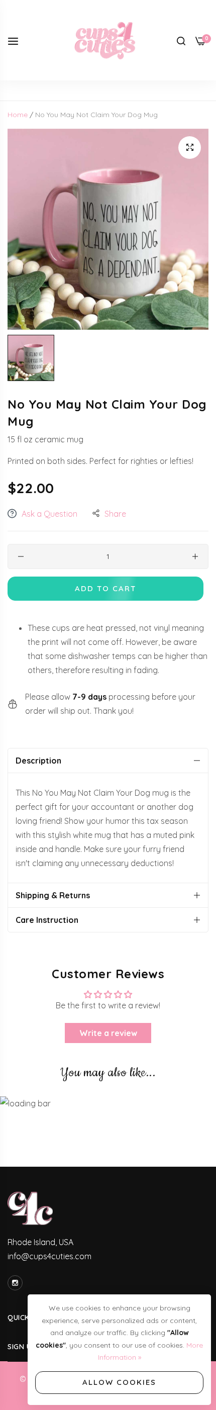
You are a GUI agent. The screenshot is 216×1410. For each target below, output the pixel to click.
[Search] (181, 40)
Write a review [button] (108, 1033)
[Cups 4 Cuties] (108, 40)
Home (18, 114)
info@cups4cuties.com (49, 1256)
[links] (17, 1282)
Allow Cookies (119, 1382)
